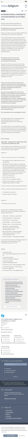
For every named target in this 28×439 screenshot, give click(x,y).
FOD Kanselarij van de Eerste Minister (14, 418)
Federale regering (9, 412)
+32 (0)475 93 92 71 (7, 352)
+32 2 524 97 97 (6, 327)
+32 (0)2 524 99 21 (6, 350)
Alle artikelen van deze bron (12, 306)
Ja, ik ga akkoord (11, 435)
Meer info (4, 432)
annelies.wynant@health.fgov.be (7, 342)
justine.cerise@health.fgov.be (20, 342)
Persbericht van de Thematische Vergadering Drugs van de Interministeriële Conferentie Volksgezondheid (14, 291)
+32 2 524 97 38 (6, 339)
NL (1, 2)
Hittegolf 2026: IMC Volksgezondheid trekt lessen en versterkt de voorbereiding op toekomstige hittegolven (14, 296)
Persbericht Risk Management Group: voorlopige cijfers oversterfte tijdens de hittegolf (13, 301)
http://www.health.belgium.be (7, 329)
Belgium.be (8, 414)
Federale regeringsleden (11, 370)
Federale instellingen (10, 372)
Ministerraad (8, 369)
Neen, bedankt (22, 435)
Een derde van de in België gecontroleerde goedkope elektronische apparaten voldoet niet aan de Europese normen (14, 284)
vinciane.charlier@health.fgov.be (7, 353)
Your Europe (8, 416)
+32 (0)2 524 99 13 (19, 341)
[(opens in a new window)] (24, 11)
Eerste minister (9, 410)
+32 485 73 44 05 (6, 341)
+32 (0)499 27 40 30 (20, 339)
